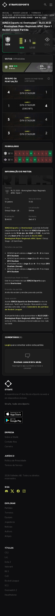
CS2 (7, 552)
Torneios (36, 13)
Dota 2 (8, 562)
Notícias (8, 527)
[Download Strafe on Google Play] (27, 420)
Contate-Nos (11, 442)
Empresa (9, 432)
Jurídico (9, 456)
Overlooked (27, 228)
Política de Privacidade (15, 460)
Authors (8, 531)
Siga (7, 487)
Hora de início (35, 199)
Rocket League (20, 13)
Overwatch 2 (11, 590)
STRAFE (8, 389)
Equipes (8, 517)
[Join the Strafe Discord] (6, 491)
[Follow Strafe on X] (11, 491)
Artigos (8, 536)
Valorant (9, 567)
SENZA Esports (12, 228)
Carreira (9, 446)
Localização (34, 208)
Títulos (9, 548)
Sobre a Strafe (11, 437)
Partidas (8, 508)
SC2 (7, 585)
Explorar (10, 503)
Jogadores (10, 522)
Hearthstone (11, 595)
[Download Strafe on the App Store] (27, 414)
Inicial (5, 13)
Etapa (7, 208)
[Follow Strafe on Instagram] (23, 491)
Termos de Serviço (14, 465)
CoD (7, 576)
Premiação (9, 216)
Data (7, 199)
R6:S (7, 571)
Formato (33, 216)
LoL (6, 557)
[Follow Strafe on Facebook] (17, 491)
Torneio (8, 188)
